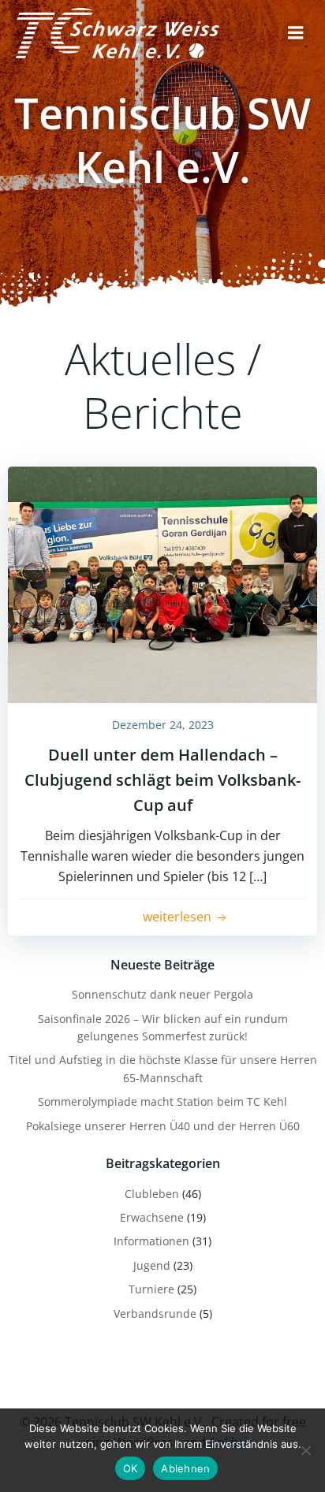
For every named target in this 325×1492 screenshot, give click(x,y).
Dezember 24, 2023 (163, 724)
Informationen (151, 1240)
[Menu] (295, 33)
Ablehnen (185, 1468)
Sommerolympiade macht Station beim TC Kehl (162, 1101)
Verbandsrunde (155, 1313)
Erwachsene (152, 1217)
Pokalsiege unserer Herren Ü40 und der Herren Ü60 (163, 1125)
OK (130, 1468)
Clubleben (152, 1193)
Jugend (151, 1265)
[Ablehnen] (305, 1450)
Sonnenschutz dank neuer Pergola (162, 994)
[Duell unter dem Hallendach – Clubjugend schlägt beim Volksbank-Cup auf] (162, 583)
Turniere (151, 1289)
